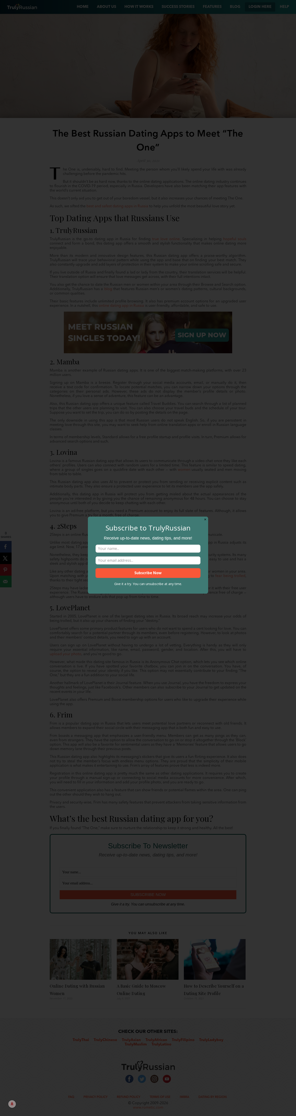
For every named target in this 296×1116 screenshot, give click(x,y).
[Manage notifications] (12, 1104)
